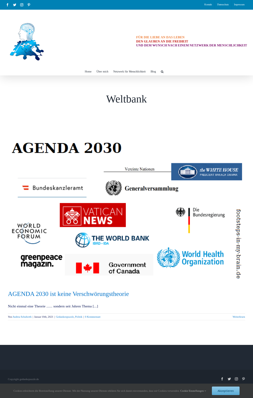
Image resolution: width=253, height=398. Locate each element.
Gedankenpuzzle (65, 316)
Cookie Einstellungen (192, 390)
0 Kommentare (93, 316)
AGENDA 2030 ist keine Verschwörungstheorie (68, 293)
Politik (78, 316)
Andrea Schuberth (22, 316)
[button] (162, 71)
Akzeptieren (226, 391)
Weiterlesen (239, 316)
